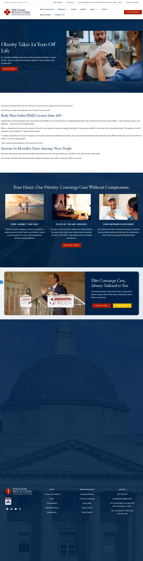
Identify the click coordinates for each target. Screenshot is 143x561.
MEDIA (92, 9)
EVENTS (83, 9)
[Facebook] (7, 509)
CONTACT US (59, 15)
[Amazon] (20, 509)
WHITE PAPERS (45, 15)
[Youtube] (16, 509)
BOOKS (73, 9)
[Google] (11, 509)
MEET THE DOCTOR (47, 9)
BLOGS (104, 9)
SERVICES (61, 9)
